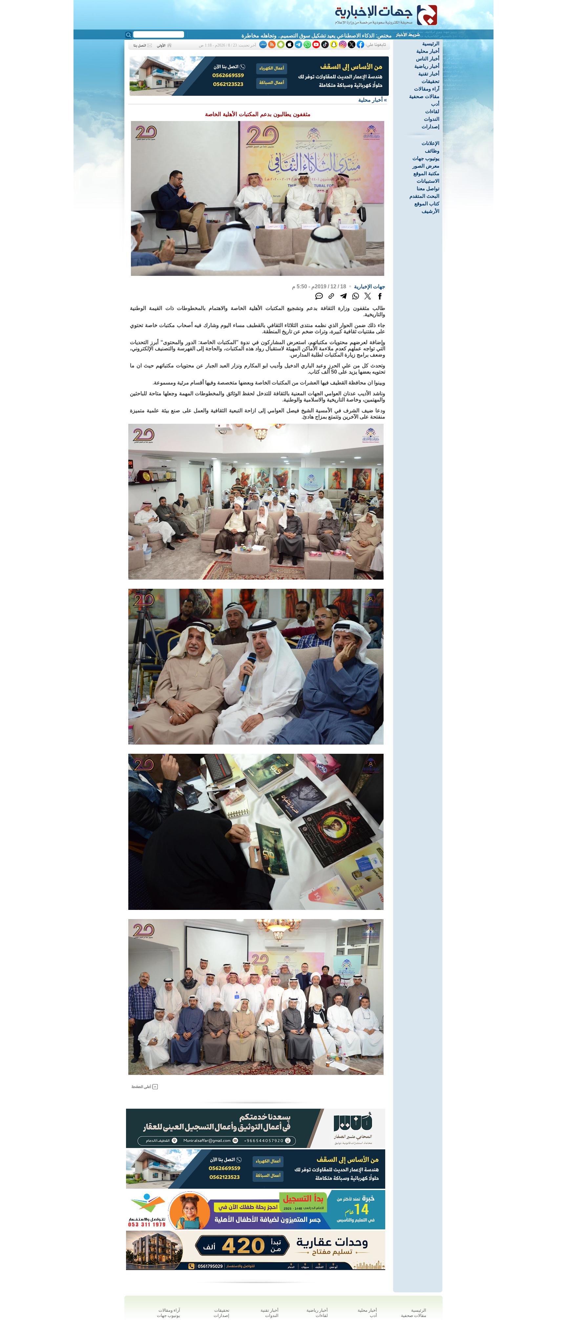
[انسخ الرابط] (331, 299)
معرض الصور (425, 166)
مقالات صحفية (424, 96)
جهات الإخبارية (369, 286)
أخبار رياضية (426, 66)
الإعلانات (430, 143)
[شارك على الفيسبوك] (379, 299)
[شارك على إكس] (367, 299)
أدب (435, 104)
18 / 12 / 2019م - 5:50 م (319, 286)
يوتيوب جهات (425, 158)
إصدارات (430, 126)
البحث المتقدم (424, 196)
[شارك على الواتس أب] (355, 299)
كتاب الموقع (426, 203)
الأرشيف (430, 211)
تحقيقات (430, 81)
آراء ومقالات (426, 89)
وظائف (432, 151)
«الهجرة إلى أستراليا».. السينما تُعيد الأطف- (346, 35)
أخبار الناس (427, 58)
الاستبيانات (428, 181)
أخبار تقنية (428, 73)
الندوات (431, 119)
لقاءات (432, 111)
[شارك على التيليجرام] (343, 299)
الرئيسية (430, 43)
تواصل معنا (428, 188)
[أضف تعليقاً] (319, 299)
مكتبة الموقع (426, 173)
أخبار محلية (427, 51)
